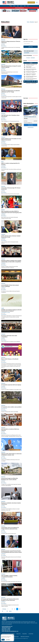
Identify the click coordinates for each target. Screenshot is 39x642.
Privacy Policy (24, 633)
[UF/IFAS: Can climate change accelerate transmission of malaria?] (11, 300)
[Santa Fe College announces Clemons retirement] (11, 32)
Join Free (31, 46)
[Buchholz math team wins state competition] (11, 326)
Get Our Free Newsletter (19, 7)
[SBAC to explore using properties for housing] (11, 154)
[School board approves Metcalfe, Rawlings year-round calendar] (11, 469)
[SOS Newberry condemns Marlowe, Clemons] (11, 419)
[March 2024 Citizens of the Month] (11, 349)
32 (14, 609)
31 (12, 609)
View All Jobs (33, 57)
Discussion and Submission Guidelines (8, 633)
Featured (3, 259)
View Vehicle (30, 125)
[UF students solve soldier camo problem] (11, 397)
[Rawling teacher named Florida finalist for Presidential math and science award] (11, 541)
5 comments (4, 433)
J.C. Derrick (3, 190)
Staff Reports (3, 68)
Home (28, 22)
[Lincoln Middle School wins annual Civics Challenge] (11, 275)
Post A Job (28, 57)
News (2, 161)
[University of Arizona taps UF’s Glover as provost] (11, 178)
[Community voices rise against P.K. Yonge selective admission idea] (11, 518)
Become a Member (31, 2)
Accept (3, 639)
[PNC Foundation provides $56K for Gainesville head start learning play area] (11, 202)
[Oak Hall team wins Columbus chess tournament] (11, 106)
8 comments (4, 532)
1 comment (4, 289)
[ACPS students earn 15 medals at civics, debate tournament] (11, 129)
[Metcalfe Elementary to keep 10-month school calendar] (11, 56)
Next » (10, 611)
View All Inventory (30, 127)
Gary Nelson (3, 386)
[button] (25, 114)
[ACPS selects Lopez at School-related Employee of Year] (11, 226)
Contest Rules (31, 633)
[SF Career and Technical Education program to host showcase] (11, 589)
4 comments (4, 167)
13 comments (4, 580)
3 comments (4, 95)
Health (2, 308)
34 (19, 609)
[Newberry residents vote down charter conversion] (11, 493)
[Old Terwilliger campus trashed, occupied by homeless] (11, 566)
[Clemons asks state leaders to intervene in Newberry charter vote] (11, 444)
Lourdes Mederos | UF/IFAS (5, 312)
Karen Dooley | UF (4, 408)
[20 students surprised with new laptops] (11, 375)
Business (3, 209)
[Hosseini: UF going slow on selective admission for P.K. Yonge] (11, 81)
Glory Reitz (3, 93)
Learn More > (8, 639)
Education (32, 22)
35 (2, 611)
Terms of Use (18, 633)
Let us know (26, 52)
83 (7, 611)
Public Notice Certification (25, 636)
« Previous (4, 609)
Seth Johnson (3, 165)
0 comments (4, 70)
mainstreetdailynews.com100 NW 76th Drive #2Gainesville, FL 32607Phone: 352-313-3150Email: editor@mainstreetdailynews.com (10, 629)
